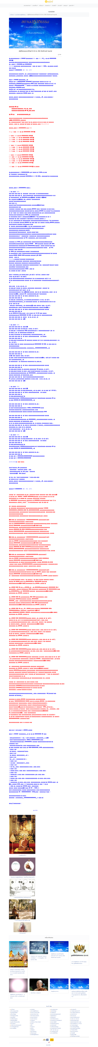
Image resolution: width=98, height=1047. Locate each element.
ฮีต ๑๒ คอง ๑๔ (54, 1030)
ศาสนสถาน (47, 5)
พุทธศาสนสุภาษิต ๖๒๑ (76, 1022)
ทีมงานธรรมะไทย (14, 1011)
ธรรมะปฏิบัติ (53, 1022)
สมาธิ (32, 1028)
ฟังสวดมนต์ (33, 1033)
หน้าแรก (12, 14)
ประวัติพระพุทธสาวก (75, 1012)
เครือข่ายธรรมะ (14, 1019)
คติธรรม (41, 5)
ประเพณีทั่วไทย (54, 1033)
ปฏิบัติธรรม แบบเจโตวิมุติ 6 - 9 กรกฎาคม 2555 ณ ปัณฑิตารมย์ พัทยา (17, 996)
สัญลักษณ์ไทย (14, 1020)
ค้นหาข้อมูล (13, 1014)
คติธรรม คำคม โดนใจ (36, 1022)
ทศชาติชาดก (74, 1014)
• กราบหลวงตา (22, 933)
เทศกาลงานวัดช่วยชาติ (16, 1025)
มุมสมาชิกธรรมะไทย (15, 1022)
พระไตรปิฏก (53, 1011)
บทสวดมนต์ (53, 1025)
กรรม (32, 1023)
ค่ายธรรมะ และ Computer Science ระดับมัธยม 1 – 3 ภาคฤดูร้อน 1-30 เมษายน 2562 (38, 957)
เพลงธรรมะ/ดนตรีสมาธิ (56, 1020)
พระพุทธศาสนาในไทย (75, 1028)
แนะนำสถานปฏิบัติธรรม (20, 14)
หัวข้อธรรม (53, 1012)
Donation (13, 1023)
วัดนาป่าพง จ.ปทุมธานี (36, 993)
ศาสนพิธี (54, 5)
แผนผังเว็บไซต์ (14, 1012)
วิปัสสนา (33, 1030)
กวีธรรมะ (33, 1020)
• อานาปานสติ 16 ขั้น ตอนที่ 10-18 (22, 920)
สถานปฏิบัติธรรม (35, 1011)
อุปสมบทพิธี (73, 1034)
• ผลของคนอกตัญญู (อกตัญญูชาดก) (22, 897)
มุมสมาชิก (71, 5)
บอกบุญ (65, 5)
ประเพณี (59, 5)
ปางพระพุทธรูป (74, 1025)
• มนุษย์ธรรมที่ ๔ (22, 855)
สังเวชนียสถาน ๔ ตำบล (76, 1023)
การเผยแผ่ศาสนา (15, 1026)
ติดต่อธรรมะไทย (14, 1015)
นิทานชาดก (73, 1015)
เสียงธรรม (53, 1017)
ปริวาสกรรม (33, 1031)
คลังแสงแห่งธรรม (55, 1023)
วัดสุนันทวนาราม (54, 991)
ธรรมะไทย (48, 1045)
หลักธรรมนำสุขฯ (54, 1026)
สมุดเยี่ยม (13, 1017)
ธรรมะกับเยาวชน (34, 1014)
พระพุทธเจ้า (73, 1009)
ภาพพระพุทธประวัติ (75, 1011)
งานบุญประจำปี (54, 1031)
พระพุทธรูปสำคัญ (75, 1026)
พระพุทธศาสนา (27, 5)
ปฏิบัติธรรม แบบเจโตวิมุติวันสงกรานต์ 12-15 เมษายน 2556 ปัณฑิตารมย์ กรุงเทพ (58, 955)
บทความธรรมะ (34, 1019)
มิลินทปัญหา (53, 1015)
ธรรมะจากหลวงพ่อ (35, 1012)
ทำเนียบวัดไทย (74, 1030)
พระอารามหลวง (74, 1031)
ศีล (31, 1025)
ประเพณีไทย (13, 1028)
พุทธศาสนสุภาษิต (75, 1020)
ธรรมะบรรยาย (34, 1017)
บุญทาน (33, 1026)
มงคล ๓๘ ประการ (75, 1019)
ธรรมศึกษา (34, 5)
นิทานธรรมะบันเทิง (35, 1015)
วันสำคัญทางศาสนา (75, 1036)
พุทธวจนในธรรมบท (75, 1017)
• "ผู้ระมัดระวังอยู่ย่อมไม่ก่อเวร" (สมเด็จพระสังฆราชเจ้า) (22, 877)
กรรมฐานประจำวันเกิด (56, 1028)
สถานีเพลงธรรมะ (55, 1019)
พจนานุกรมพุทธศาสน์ (56, 1014)
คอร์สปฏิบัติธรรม (35, 1034)
